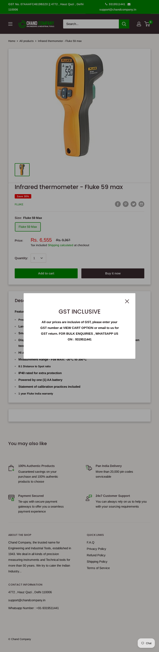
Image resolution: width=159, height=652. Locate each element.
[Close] (127, 301)
